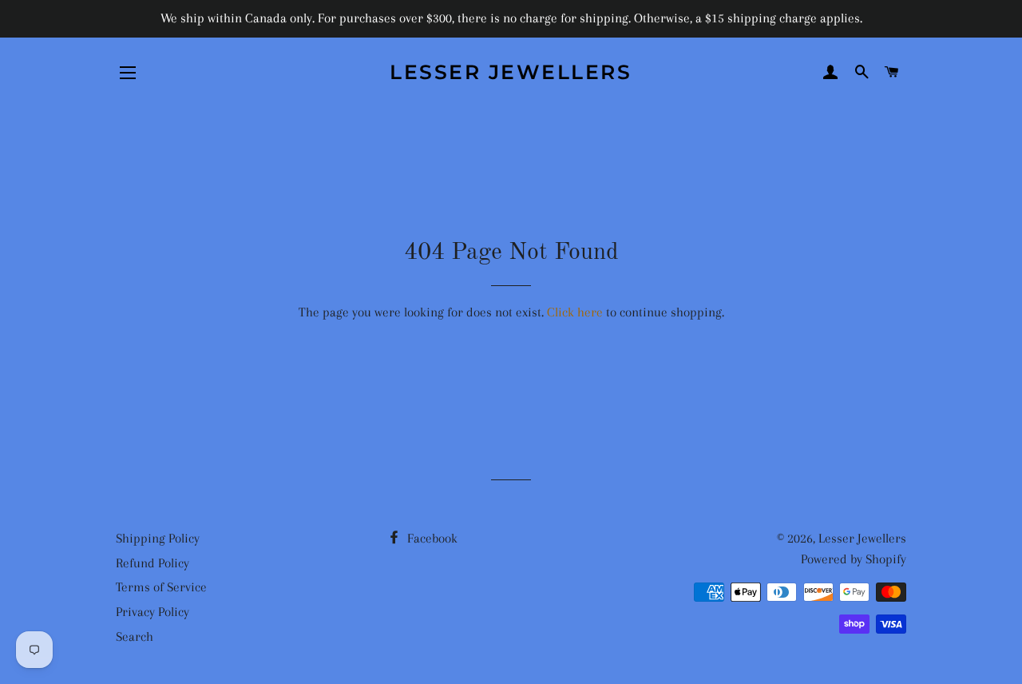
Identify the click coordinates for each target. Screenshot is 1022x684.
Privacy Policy (152, 611)
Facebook (431, 538)
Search (134, 636)
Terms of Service (161, 587)
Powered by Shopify (853, 559)
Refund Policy (152, 563)
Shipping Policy (158, 538)
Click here (575, 312)
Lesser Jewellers (511, 72)
